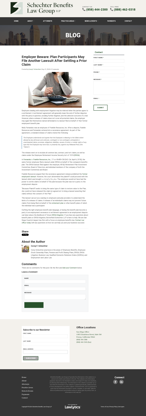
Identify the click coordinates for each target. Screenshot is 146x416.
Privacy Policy (113, 406)
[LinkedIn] (121, 382)
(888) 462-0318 (124, 9)
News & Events (91, 21)
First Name (99, 57)
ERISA (76, 155)
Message (28, 292)
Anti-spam (121, 406)
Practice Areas (67, 21)
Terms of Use (104, 406)
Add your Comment (69, 268)
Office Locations (86, 327)
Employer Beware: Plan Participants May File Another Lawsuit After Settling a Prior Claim (54, 61)
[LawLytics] (73, 406)
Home (16, 21)
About (30, 21)
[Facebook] (115, 382)
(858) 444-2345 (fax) (83, 342)
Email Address (28, 349)
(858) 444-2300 (97, 9)
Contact (128, 21)
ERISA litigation (57, 215)
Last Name (98, 65)
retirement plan (57, 203)
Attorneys (47, 21)
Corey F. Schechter (35, 69)
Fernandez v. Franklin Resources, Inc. (37, 159)
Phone (97, 72)
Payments (111, 21)
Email (26, 285)
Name (26, 278)
